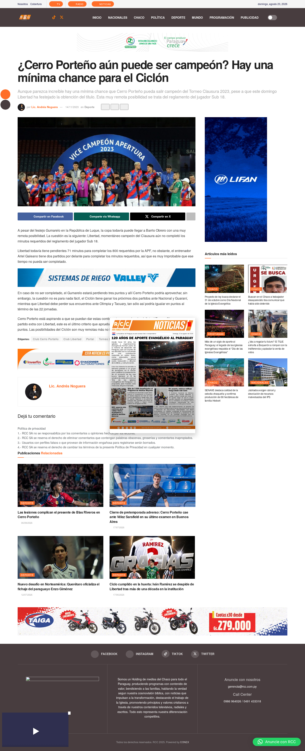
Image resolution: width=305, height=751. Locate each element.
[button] (277, 742)
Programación (222, 17)
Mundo (197, 17)
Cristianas (216, 334)
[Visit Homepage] (25, 17)
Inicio (97, 17)
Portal (90, 339)
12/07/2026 (26, 594)
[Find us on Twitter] (61, 17)
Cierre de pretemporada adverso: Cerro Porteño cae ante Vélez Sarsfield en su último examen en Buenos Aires (149, 517)
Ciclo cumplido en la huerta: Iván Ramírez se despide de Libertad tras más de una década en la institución (152, 586)
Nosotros (23, 4)
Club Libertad (72, 339)
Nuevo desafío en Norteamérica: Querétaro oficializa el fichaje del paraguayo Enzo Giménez (58, 586)
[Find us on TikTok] (54, 17)
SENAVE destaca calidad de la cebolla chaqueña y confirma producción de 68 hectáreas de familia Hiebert (221, 395)
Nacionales (117, 17)
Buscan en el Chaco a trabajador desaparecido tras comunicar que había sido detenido (266, 300)
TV (58, 4)
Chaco (139, 17)
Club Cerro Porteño (46, 339)
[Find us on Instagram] (46, 17)
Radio (79, 4)
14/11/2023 (72, 107)
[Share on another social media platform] (190, 216)
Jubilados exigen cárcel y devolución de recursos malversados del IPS (262, 393)
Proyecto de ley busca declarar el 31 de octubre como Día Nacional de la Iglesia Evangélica (223, 300)
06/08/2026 (26, 522)
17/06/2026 (118, 594)
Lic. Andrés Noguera (44, 107)
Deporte (178, 17)
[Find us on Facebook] (39, 17)
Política (158, 17)
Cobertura (36, 4)
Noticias (105, 4)
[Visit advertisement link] (152, 45)
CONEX (184, 742)
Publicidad (250, 17)
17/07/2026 (118, 527)
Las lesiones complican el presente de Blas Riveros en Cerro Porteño (59, 514)
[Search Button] (285, 17)
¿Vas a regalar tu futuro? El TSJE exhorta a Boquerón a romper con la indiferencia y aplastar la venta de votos (267, 347)
